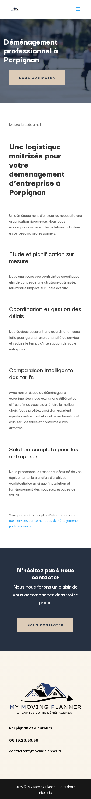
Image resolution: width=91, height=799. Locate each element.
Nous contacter (37, 77)
